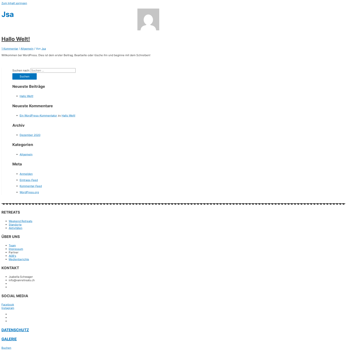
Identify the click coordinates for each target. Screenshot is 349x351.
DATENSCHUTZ (15, 330)
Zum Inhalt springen (14, 3)
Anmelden (26, 174)
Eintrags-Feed (29, 180)
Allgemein (27, 48)
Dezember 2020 (30, 135)
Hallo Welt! (15, 39)
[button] (6, 348)
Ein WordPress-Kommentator (38, 115)
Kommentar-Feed (31, 186)
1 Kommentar (9, 48)
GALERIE (9, 339)
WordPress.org (29, 192)
